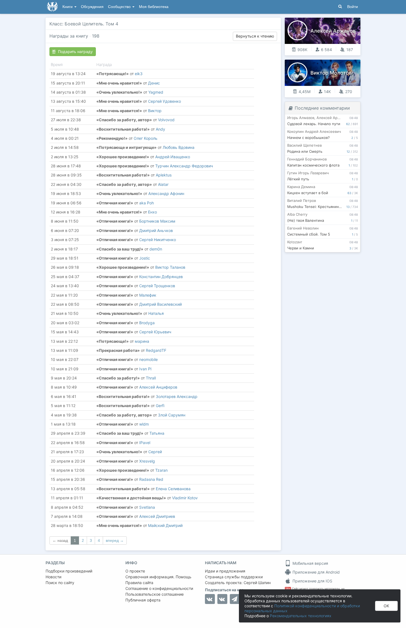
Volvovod (166, 119)
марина (142, 341)
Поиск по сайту (60, 582)
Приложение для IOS (311, 581)
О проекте (135, 571)
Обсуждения (92, 7)
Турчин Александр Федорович (184, 165)
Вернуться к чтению (255, 36)
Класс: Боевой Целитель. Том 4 (83, 24)
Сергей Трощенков (157, 285)
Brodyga (147, 322)
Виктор (155, 110)
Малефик (147, 295)
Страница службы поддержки (234, 576)
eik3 (139, 73)
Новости (53, 576)
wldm (144, 424)
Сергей (155, 451)
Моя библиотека (153, 7)
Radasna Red (151, 479)
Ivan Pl (145, 368)
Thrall (151, 378)
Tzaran (161, 470)
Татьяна (156, 433)
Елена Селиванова (173, 488)
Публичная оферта (142, 600)
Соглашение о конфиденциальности (159, 588)
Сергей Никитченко (157, 239)
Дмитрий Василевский (160, 304)
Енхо (152, 212)
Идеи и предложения (225, 571)
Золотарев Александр (176, 396)
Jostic (144, 258)
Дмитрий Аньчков (156, 230)
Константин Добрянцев (161, 276)
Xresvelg (147, 461)
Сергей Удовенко (164, 101)
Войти (352, 7)
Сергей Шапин (257, 582)
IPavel (144, 442)
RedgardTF (156, 350)
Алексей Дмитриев (157, 516)
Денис (154, 83)
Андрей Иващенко (172, 156)
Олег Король (145, 138)
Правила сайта (139, 582)
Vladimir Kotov (185, 497)
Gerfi (160, 405)
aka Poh (146, 202)
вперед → (115, 540)
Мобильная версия (309, 563)
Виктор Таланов (170, 267)
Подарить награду (75, 51)
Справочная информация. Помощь (158, 576)
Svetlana (147, 507)
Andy (160, 129)
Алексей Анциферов (158, 387)
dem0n (155, 249)
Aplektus (164, 175)
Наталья (156, 313)
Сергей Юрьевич (155, 331)
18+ (288, 588)
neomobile (148, 359)
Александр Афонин (166, 193)
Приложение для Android (315, 572)
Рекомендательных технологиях (300, 615)
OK (386, 605)
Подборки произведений (69, 571)
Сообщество (120, 7)
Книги (68, 7)
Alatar (163, 184)
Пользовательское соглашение (154, 594)
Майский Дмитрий (165, 525)
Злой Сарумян (171, 415)
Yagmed (155, 92)
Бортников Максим (157, 221)
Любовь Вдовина (178, 147)
